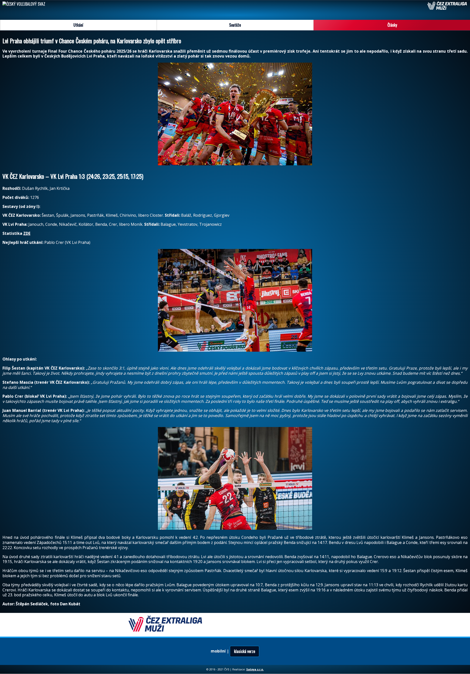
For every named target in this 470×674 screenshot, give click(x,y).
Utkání (78, 25)
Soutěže (235, 25)
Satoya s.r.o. (255, 669)
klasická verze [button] (244, 651)
